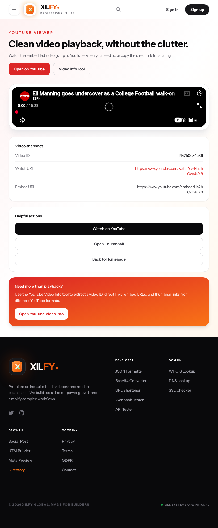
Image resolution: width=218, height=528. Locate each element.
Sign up (197, 9)
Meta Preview (20, 460)
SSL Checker (180, 390)
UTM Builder (19, 450)
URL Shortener (127, 390)
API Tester (124, 409)
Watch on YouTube (109, 228)
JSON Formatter (129, 371)
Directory (17, 470)
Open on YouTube (29, 69)
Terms (67, 450)
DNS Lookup (179, 380)
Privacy (68, 441)
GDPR (67, 460)
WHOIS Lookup (182, 371)
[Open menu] (14, 9)
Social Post (18, 441)
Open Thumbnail (109, 243)
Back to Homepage (109, 259)
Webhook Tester (129, 399)
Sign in (172, 9)
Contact (69, 470)
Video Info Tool (72, 69)
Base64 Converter (130, 380)
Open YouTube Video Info (41, 313)
